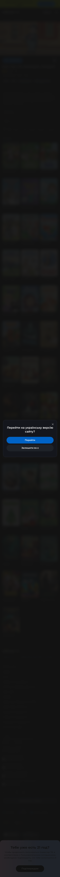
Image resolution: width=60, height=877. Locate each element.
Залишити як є (30, 448)
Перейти (30, 440)
